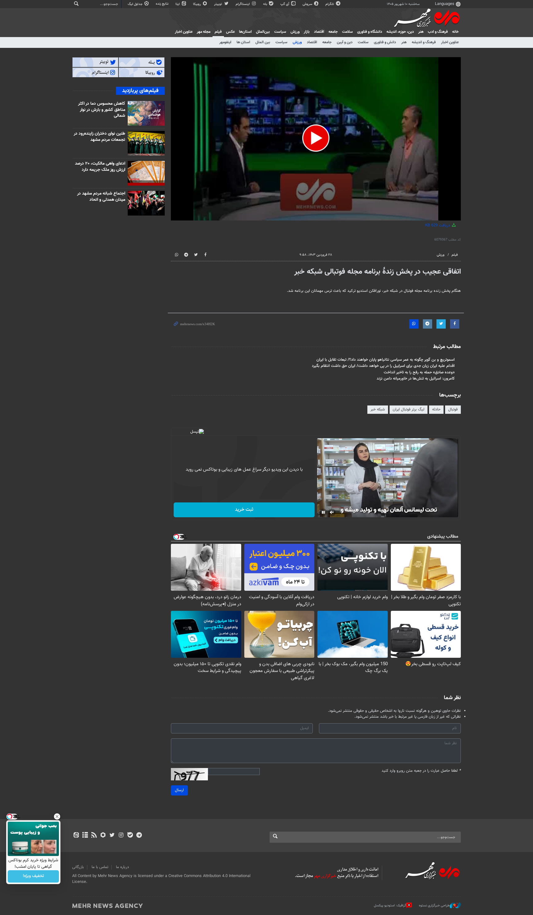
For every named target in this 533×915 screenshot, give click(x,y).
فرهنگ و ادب (438, 32)
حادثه (436, 409)
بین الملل (262, 42)
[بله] (130, 835)
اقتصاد (319, 32)
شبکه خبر (377, 409)
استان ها (243, 42)
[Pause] (323, 512)
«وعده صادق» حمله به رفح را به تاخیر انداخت (419, 372)
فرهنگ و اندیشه (424, 42)
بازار (307, 32)
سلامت (347, 32)
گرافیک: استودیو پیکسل (390, 905)
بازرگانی (78, 867)
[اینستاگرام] (121, 835)
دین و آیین (345, 42)
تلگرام (330, 4)
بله (265, 4)
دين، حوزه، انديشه (400, 32)
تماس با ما (100, 867)
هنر (421, 32)
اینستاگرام (243, 4)
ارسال (179, 790)
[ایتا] (76, 835)
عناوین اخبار (450, 42)
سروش (308, 4)
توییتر (218, 4)
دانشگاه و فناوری (369, 32)
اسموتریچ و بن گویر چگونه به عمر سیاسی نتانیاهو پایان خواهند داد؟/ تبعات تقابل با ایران (385, 360)
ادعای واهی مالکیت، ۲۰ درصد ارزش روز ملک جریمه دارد (100, 166)
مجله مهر (203, 32)
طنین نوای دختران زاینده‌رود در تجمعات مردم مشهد (99, 136)
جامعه (333, 32)
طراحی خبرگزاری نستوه (434, 905)
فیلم (218, 32)
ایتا (178, 4)
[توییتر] (112, 835)
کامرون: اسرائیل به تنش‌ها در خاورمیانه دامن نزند (416, 379)
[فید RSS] (94, 835)
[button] (315, 138)
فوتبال (453, 409)
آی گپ (285, 4)
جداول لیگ (135, 4)
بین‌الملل (263, 32)
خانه (455, 32)
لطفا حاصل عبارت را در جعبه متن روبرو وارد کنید (421, 771)
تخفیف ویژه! (33, 876)
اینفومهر (225, 42)
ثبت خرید (244, 510)
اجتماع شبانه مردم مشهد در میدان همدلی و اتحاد (101, 196)
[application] (316, 138)
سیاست (280, 32)
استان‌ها (245, 32)
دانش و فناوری (385, 42)
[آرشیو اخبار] (85, 835)
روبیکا (197, 4)
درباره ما (122, 867)
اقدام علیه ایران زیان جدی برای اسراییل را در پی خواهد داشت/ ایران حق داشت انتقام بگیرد (383, 366)
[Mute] (332, 512)
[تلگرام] (139, 835)
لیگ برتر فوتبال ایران (408, 409)
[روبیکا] (103, 835)
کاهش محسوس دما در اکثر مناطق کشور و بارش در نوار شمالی (101, 109)
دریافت (438, 225)
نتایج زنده (162, 3)
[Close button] (57, 816)
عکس (230, 32)
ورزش (295, 32)
